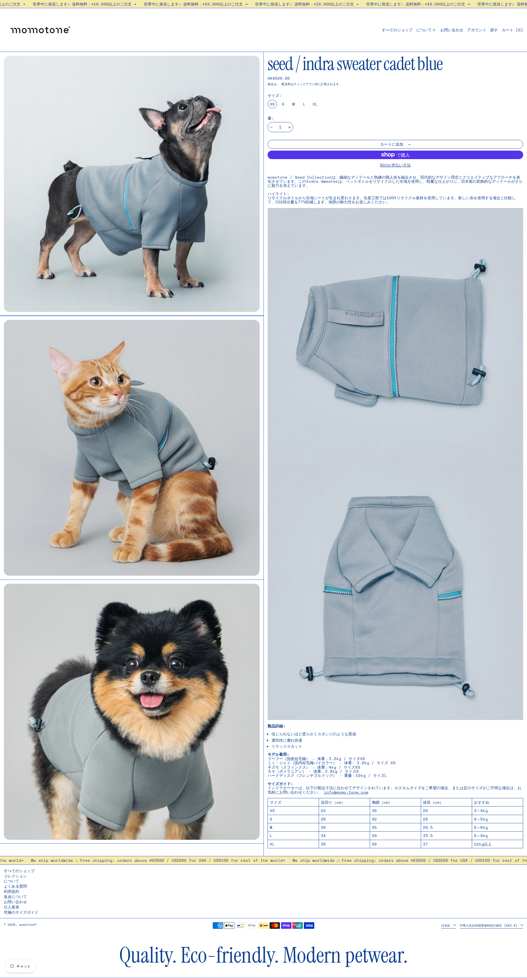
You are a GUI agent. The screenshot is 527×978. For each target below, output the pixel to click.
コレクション (15, 876)
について (11, 881)
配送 (285, 84)
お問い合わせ (15, 902)
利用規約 (11, 891)
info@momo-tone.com (346, 792)
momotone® (28, 924)
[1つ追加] (289, 127)
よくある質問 (15, 886)
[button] (494, 30)
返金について (15, 896)
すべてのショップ (19, 871)
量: (271, 118)
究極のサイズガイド (21, 912)
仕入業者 (11, 907)
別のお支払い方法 (395, 165)
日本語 (446, 925)
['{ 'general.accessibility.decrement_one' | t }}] (271, 127)
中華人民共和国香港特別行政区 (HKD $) (489, 925)
